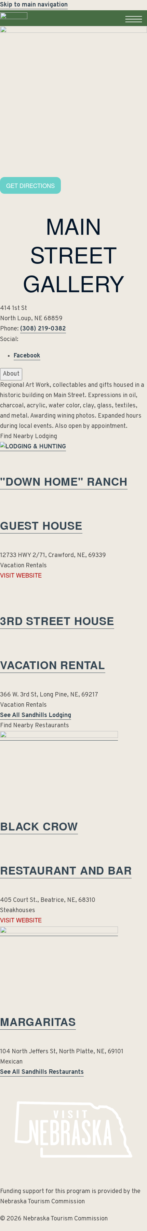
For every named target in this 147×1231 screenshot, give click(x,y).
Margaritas (38, 1021)
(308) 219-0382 (43, 329)
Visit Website (21, 575)
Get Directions (30, 185)
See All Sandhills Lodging (35, 715)
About (11, 374)
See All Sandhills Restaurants (42, 1072)
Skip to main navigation (34, 5)
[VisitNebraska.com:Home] (13, 26)
